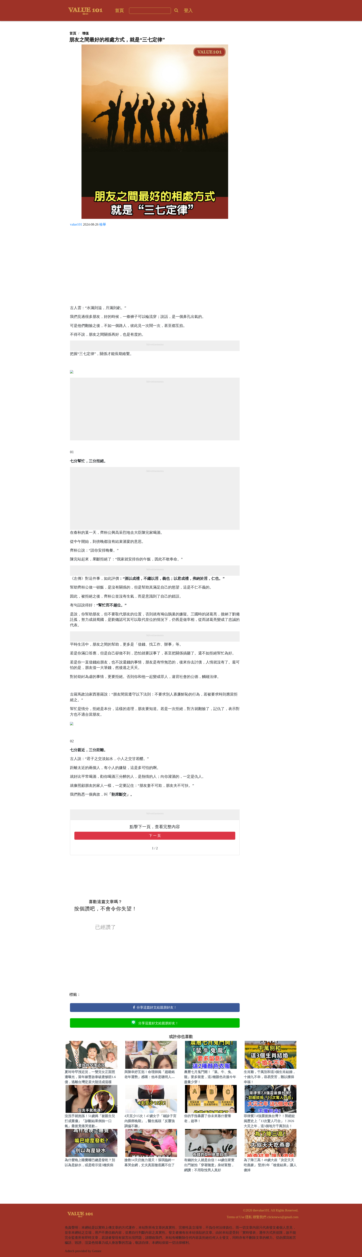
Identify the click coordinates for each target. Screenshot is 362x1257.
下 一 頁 (155, 835)
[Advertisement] (155, 267)
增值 (85, 33)
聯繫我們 (259, 1217)
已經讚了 (105, 927)
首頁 (119, 10)
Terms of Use (235, 1217)
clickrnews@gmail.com (282, 1217)
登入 (188, 10)
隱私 (248, 1217)
